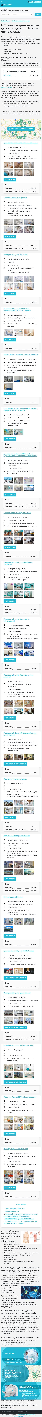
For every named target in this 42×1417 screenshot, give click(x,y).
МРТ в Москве (5, 21)
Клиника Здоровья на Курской (15, 198)
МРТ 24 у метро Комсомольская (16, 1149)
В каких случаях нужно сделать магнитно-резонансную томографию (20, 1222)
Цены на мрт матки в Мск (15, 1208)
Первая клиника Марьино (13, 897)
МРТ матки (7, 75)
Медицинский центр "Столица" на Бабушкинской (17, 620)
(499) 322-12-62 (10, 394)
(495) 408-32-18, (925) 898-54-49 (15, 764)
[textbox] (16, 14)
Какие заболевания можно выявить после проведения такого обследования (21, 1215)
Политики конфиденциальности (26, 1414)
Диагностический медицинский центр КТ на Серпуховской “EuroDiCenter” (20, 410)
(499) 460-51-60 (10, 439)
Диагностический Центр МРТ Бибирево (19, 951)
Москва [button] (4, 2)
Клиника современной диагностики (17, 513)
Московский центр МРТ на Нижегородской (20, 1097)
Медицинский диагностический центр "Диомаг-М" (18, 563)
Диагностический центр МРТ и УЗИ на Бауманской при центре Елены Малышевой (20, 455)
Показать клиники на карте (21, 129)
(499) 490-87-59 (10, 237)
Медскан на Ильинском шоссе (15, 779)
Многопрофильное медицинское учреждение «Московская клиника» (17, 309)
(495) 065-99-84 (10, 180)
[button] (8, 165)
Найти (37, 14)
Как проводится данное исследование (19, 1219)
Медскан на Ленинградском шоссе (17, 836)
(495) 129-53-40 (10, 936)
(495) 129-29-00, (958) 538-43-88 (15, 1082)
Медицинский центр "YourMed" (16, 255)
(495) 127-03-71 (10, 495)
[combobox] (16, 14)
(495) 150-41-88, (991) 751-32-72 (15, 1027)
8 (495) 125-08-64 (35, 2)
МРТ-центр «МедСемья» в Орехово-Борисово (21, 355)
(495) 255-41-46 (10, 340)
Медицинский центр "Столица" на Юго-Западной (19, 676)
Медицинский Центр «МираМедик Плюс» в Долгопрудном (20, 734)
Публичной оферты (19, 1416)
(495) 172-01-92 (10, 294)
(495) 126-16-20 (10, 817)
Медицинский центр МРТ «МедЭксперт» (19, 1045)
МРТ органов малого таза (21, 21)
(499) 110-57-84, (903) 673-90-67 (15, 978)
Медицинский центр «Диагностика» (17, 993)
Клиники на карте (12, 1211)
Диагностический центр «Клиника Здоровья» (21, 143)
